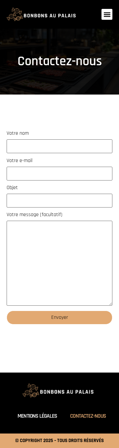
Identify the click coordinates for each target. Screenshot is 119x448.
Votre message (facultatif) (34, 215)
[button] (106, 14)
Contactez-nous (88, 416)
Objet (12, 188)
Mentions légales (37, 416)
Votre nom (18, 134)
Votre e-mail (19, 161)
